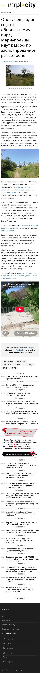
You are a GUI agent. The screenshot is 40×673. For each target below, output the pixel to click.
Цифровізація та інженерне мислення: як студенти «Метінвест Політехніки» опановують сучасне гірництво (22, 495)
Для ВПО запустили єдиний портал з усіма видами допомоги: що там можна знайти (22, 531)
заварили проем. (7, 231)
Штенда (30, 365)
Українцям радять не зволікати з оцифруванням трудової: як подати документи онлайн (19, 589)
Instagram (9, 648)
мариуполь (8, 361)
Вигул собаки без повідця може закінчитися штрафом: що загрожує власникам (20, 540)
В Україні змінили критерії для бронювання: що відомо (18, 394)
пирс (14, 368)
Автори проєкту (8, 625)
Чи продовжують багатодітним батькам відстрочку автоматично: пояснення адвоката (21, 579)
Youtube (9, 653)
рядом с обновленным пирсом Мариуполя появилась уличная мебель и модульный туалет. (19, 275)
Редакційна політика (10, 629)
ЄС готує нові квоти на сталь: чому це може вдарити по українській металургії (22, 423)
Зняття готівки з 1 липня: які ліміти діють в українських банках (22, 378)
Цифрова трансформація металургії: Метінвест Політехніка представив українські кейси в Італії (20, 475)
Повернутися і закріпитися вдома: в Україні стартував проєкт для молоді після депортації (22, 504)
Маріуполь (6, 13)
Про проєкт (6, 616)
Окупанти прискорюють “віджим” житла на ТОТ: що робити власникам (21, 523)
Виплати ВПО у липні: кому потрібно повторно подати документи (20, 386)
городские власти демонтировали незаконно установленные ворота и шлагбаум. (17, 190)
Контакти (6, 620)
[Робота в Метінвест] (20, 443)
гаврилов (19, 365)
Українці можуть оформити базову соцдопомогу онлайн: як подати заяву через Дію (20, 514)
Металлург (21, 361)
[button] (36, 76)
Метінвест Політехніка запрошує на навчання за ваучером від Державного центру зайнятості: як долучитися (21, 569)
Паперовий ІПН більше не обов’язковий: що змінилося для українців (21, 550)
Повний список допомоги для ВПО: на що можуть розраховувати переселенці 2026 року (22, 403)
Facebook (19, 350)
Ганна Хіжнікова (6, 61)
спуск (5, 368)
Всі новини (20, 598)
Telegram (31, 348)
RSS (7, 657)
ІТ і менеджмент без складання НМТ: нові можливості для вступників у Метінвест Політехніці (20, 485)
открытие (7, 365)
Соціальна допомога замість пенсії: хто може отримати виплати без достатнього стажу (22, 413)
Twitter (8, 644)
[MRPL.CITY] (22, 5)
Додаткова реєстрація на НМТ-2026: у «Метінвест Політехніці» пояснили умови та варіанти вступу (22, 559)
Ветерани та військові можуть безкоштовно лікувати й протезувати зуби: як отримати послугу (22, 465)
